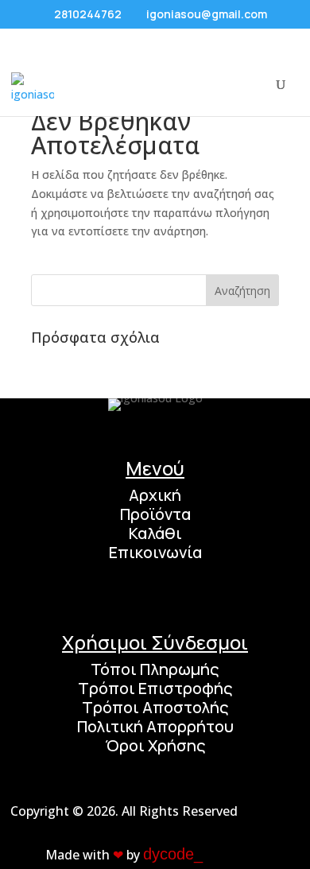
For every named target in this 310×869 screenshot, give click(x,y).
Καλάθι (155, 533)
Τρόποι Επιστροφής (155, 688)
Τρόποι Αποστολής (155, 707)
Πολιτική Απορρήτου (155, 726)
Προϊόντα (155, 514)
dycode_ (173, 854)
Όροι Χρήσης (155, 745)
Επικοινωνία (155, 552)
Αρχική (155, 495)
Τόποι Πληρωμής (155, 669)
